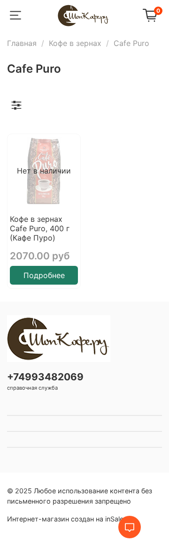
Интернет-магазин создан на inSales (67, 519)
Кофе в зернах (75, 43)
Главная (22, 43)
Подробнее (44, 275)
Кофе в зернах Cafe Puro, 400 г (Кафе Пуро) (39, 228)
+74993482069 (45, 377)
